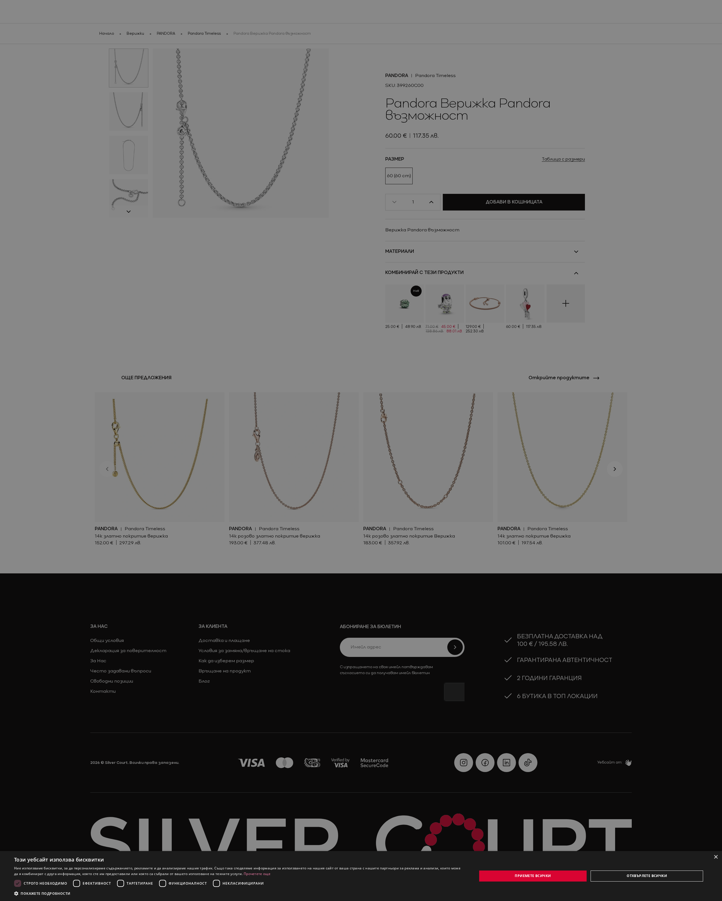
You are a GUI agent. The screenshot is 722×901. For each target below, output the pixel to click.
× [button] (716, 857)
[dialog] (361, 876)
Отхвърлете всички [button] (647, 875)
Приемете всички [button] (533, 875)
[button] (42, 893)
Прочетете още (257, 873)
